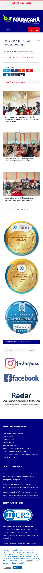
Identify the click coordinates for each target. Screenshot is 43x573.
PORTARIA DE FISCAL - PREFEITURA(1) (18, 57)
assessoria (28, 529)
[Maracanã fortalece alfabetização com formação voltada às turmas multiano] (21, 144)
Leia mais (28, 561)
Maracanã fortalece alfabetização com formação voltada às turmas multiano (22, 5)
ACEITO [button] (17, 567)
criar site (17, 526)
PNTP (13, 543)
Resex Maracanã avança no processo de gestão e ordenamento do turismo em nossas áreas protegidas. (22, 119)
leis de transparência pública (24, 535)
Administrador (11, 51)
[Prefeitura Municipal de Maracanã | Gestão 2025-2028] (21, 18)
